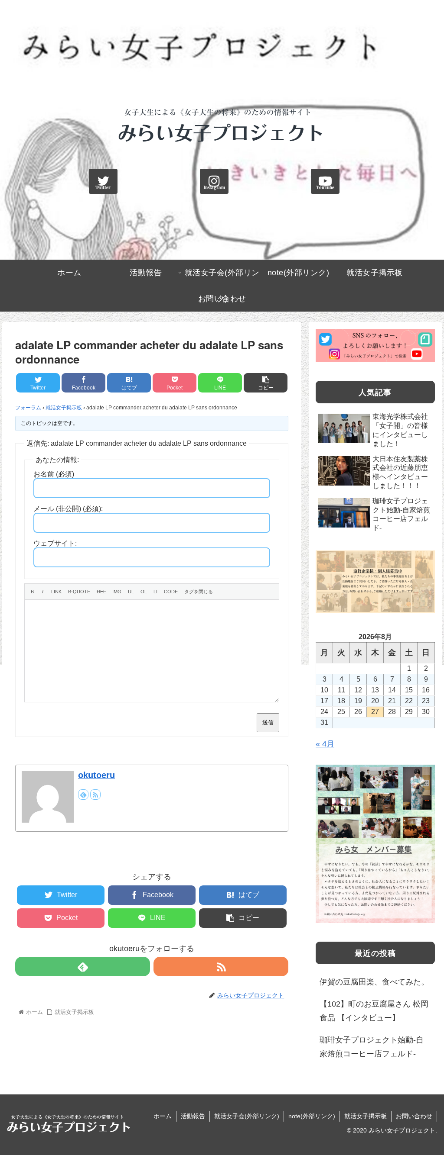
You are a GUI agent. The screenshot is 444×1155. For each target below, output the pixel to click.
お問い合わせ (414, 1116)
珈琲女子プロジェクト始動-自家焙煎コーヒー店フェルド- (372, 1047)
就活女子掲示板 (64, 408)
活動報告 (193, 1116)
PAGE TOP (426, 1113)
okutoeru (96, 775)
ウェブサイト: (55, 543)
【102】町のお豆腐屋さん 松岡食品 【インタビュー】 (374, 1011)
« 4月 (325, 744)
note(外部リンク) (311, 1116)
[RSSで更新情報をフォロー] (95, 794)
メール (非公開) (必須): (68, 508)
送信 (268, 722)
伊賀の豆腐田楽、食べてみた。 (374, 982)
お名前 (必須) (53, 474)
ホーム (162, 1116)
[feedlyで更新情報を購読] (83, 794)
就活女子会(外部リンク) (246, 1116)
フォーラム (28, 408)
